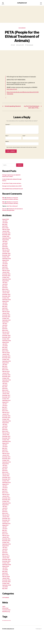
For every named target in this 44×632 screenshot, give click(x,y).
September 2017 (6, 400)
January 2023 (5, 292)
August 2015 (5, 443)
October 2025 (5, 236)
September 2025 (6, 238)
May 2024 (4, 265)
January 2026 (5, 231)
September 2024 (6, 258)
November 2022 (6, 296)
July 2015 (4, 445)
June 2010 (5, 549)
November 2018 (6, 376)
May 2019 (4, 366)
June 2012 (4, 508)
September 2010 (6, 544)
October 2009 (5, 563)
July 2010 (4, 547)
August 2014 (5, 463)
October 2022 (5, 298)
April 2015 (4, 450)
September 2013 (6, 482)
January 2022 (5, 313)
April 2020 (5, 349)
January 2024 (5, 272)
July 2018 (4, 383)
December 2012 (6, 498)
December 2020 (6, 335)
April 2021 (4, 328)
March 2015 (5, 451)
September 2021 (6, 320)
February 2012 (5, 515)
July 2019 (4, 364)
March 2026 (5, 227)
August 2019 (5, 362)
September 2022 (6, 299)
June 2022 (5, 304)
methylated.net (22, 3)
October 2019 (5, 359)
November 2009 (6, 561)
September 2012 (6, 503)
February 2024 (6, 270)
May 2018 (4, 386)
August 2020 (5, 342)
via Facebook (22, 27)
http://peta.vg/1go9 (12, 89)
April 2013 (4, 491)
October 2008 (5, 583)
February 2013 (6, 494)
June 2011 (4, 528)
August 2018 (5, 381)
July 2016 (4, 424)
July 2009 (4, 568)
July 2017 (4, 404)
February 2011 (5, 535)
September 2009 (6, 564)
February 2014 (6, 474)
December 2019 (6, 356)
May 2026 (4, 224)
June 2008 (5, 586)
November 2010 (6, 540)
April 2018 (4, 388)
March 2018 (5, 390)
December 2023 (6, 274)
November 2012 (6, 499)
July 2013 (4, 486)
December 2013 (6, 477)
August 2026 (5, 219)
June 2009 (5, 569)
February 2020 (6, 352)
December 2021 (6, 315)
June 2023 (5, 284)
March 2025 (5, 248)
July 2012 (4, 506)
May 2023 (4, 286)
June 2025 (5, 243)
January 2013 (5, 496)
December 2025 (6, 233)
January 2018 (5, 393)
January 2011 (5, 537)
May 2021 (4, 327)
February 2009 (6, 576)
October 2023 (5, 277)
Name (7, 135)
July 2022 (4, 303)
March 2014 (5, 472)
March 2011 (5, 533)
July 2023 (4, 282)
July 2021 (4, 323)
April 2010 (4, 552)
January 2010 (5, 557)
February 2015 (6, 453)
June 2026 (5, 222)
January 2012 (5, 516)
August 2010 (5, 545)
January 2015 (5, 455)
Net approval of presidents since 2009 (11, 186)
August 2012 (5, 504)
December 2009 (6, 559)
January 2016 (5, 434)
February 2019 (6, 371)
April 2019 (4, 368)
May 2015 (4, 448)
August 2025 (5, 239)
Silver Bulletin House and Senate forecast (12, 188)
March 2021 (5, 330)
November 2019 (6, 357)
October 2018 (5, 378)
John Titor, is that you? (12, 206)
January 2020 (5, 354)
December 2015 (6, 436)
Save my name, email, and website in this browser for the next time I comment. (22, 147)
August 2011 (5, 525)
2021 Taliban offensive (6, 620)
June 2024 (5, 263)
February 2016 (6, 433)
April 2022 (4, 308)
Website (7, 141)
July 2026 (4, 221)
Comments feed (6, 609)
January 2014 (5, 475)
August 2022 (5, 301)
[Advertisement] (22, 14)
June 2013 (5, 487)
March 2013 (5, 492)
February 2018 (6, 392)
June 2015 (5, 446)
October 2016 (5, 419)
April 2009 (5, 573)
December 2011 (6, 518)
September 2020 (6, 340)
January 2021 (5, 333)
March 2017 (5, 410)
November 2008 (6, 581)
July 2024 (4, 262)
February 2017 (5, 412)
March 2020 (5, 351)
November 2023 (6, 275)
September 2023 (6, 279)
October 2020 (5, 339)
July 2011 (4, 527)
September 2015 (6, 441)
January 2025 (5, 251)
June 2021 (4, 325)
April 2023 (5, 287)
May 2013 (4, 489)
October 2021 (5, 318)
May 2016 (4, 427)
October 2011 (5, 521)
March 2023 (5, 289)
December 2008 (6, 580)
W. (14, 45)
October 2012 (5, 501)
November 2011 (6, 520)
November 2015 (6, 438)
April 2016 (4, 429)
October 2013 (5, 480)
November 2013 (6, 479)
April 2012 (4, 511)
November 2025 (6, 234)
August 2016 (5, 422)
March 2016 (5, 431)
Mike (3, 197)
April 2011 (4, 532)
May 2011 (4, 530)
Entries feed (5, 608)
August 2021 (5, 321)
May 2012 (4, 510)
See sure (4, 208)
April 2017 (4, 409)
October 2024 (5, 256)
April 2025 (5, 246)
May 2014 (4, 468)
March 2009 (5, 574)
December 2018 (6, 374)
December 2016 (6, 415)
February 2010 (6, 556)
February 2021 (5, 332)
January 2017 (5, 414)
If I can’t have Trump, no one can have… (12, 183)
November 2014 (6, 458)
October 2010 (5, 542)
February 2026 (6, 229)
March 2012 (5, 513)
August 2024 (5, 260)
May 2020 (4, 347)
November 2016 (6, 417)
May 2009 (4, 571)
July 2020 (4, 344)
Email (24, 135)
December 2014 (6, 457)
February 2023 (6, 291)
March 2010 (5, 554)
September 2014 (6, 462)
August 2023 (5, 280)
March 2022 (5, 309)
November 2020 (6, 337)
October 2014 (5, 460)
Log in (3, 606)
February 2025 (6, 250)
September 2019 (6, 361)
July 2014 (4, 465)
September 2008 (6, 585)
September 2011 (6, 523)
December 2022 (6, 294)
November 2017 (6, 397)
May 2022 (4, 306)
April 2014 (4, 470)
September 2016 (6, 421)
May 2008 (4, 588)
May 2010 (4, 551)
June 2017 (4, 405)
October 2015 (5, 439)
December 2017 (6, 395)
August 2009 (5, 566)
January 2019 (5, 373)
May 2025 (4, 245)
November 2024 (6, 255)
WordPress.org (6, 611)
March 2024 (5, 268)
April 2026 (5, 226)
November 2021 (6, 316)
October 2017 (5, 398)
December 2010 (6, 539)
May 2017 (4, 407)
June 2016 (5, 426)
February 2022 (6, 311)
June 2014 (5, 467)
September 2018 (6, 380)
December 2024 (6, 253)
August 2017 (5, 402)
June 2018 (5, 385)
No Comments (30, 45)
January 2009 (5, 578)
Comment (7, 124)
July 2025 (4, 241)
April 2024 (5, 267)
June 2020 (5, 345)
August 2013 (5, 484)
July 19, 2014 (21, 45)
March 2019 (5, 369)
